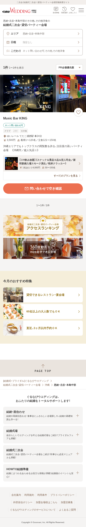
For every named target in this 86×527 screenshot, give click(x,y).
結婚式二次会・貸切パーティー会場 (21, 385)
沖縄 (47, 385)
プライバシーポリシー (62, 495)
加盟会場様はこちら (46, 502)
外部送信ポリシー (22, 502)
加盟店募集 (67, 502)
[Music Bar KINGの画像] (43, 93)
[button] (43, 415)
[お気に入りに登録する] (78, 112)
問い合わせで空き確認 (46, 188)
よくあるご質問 (67, 509)
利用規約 (29, 495)
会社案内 (16, 495)
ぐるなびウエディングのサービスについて (33, 509)
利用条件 (42, 495)
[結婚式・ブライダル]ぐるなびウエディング (26, 381)
